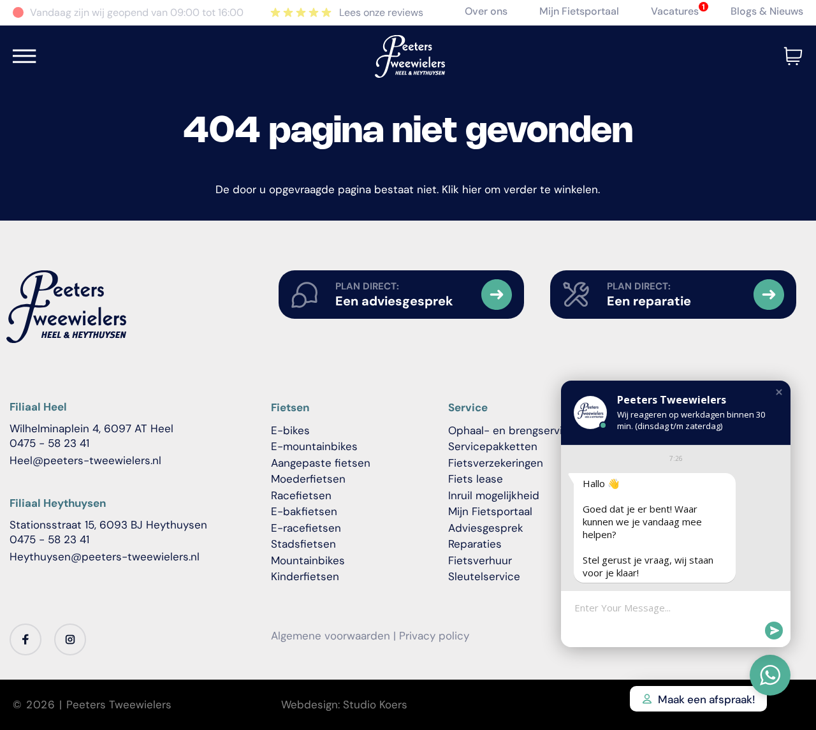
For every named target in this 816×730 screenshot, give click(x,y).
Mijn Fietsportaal (579, 11)
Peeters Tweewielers (118, 704)
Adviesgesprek (485, 528)
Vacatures (675, 11)
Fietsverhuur (480, 560)
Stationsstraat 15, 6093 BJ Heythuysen (108, 525)
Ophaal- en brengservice (511, 430)
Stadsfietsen (303, 544)
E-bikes (290, 430)
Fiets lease (475, 479)
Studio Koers (375, 704)
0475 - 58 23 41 (49, 443)
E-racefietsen (306, 528)
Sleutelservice (484, 576)
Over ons (486, 11)
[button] (779, 392)
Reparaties (475, 544)
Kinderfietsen (305, 576)
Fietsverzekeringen (495, 463)
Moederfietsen (308, 479)
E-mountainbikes (314, 446)
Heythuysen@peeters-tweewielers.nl (105, 557)
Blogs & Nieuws (767, 11)
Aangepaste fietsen (320, 463)
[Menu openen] (24, 56)
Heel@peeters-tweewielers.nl (85, 460)
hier (471, 189)
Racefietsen (301, 495)
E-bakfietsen (304, 511)
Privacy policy (434, 636)
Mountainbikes (308, 560)
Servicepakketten (492, 446)
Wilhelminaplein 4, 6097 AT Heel (91, 428)
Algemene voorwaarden (330, 636)
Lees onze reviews (381, 12)
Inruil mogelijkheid (493, 495)
